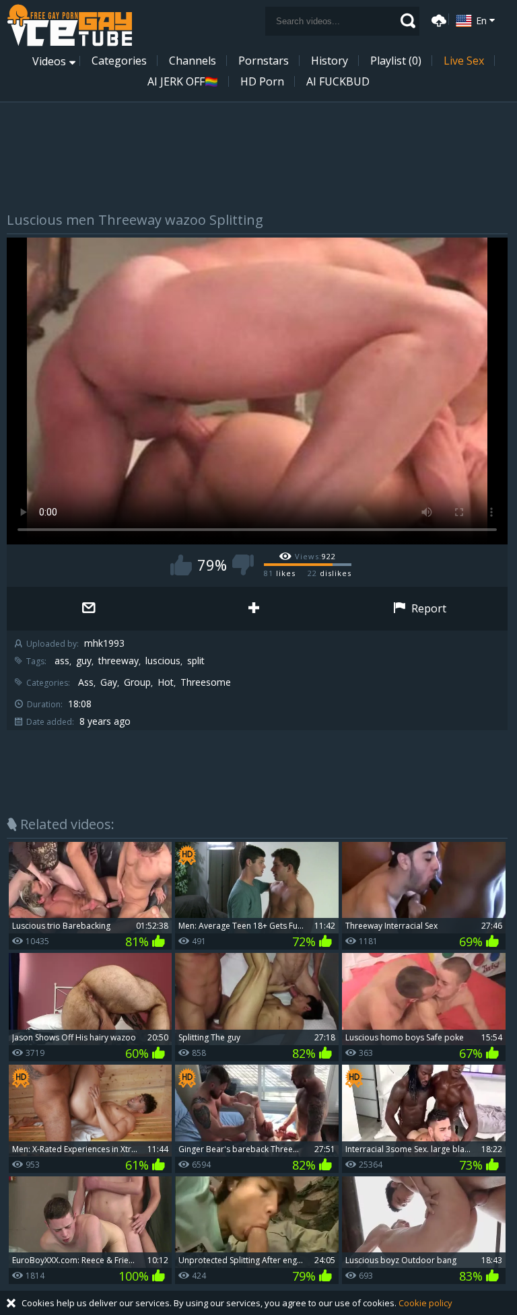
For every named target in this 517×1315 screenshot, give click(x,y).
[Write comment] (89, 609)
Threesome (205, 682)
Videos (49, 61)
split (196, 661)
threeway (118, 661)
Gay (108, 682)
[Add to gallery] (254, 609)
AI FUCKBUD (338, 81)
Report (427, 608)
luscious (162, 661)
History (329, 60)
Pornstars (263, 60)
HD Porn (262, 81)
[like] (181, 565)
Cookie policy (425, 1303)
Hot (166, 682)
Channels (192, 60)
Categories (119, 60)
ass (62, 661)
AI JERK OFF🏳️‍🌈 (182, 81)
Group (137, 682)
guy (84, 661)
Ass (86, 682)
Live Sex (464, 60)
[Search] (408, 20)
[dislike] (243, 565)
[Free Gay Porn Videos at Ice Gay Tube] (69, 25)
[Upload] (437, 19)
